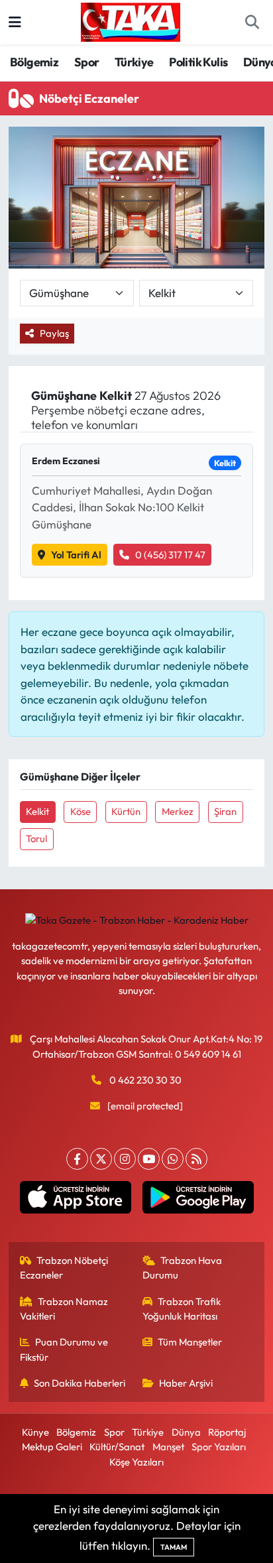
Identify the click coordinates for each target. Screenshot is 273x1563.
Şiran (225, 811)
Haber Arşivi (186, 1383)
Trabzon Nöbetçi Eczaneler (64, 1267)
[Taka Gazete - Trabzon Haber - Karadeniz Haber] (130, 20)
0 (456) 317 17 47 (170, 554)
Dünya (186, 1432)
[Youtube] (149, 1159)
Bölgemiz (34, 62)
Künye (35, 1432)
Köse (80, 811)
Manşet (168, 1446)
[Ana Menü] (15, 22)
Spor (86, 62)
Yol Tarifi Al (76, 554)
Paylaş (54, 333)
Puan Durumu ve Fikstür (64, 1349)
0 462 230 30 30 (145, 1080)
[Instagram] (125, 1159)
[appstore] (75, 1200)
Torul (36, 838)
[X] (101, 1159)
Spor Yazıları (218, 1446)
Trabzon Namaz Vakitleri (64, 1308)
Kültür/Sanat (116, 1446)
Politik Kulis (198, 62)
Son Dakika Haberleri (79, 1383)
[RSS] (196, 1159)
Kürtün (125, 811)
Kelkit (37, 811)
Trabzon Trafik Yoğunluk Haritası (181, 1308)
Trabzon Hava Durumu (182, 1267)
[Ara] (251, 22)
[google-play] (197, 1200)
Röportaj (227, 1432)
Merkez (177, 811)
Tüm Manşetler (190, 1342)
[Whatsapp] (173, 1159)
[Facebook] (77, 1159)
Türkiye (134, 62)
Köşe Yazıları (136, 1462)
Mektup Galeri (52, 1446)
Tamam (173, 1547)
